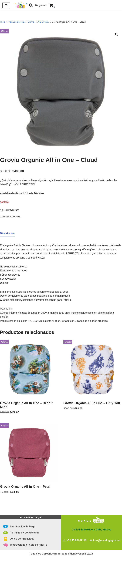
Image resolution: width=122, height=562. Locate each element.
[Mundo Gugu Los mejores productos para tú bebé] (21, 5)
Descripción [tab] (7, 233)
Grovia (31, 22)
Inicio (2, 22)
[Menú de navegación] (6, 5)
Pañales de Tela (16, 22)
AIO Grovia (43, 22)
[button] (116, 34)
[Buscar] (31, 5)
